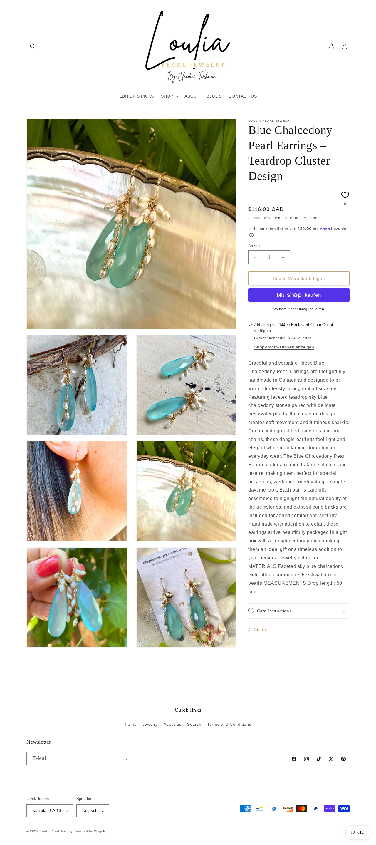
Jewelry (150, 724)
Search (194, 724)
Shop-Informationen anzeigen (284, 347)
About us (173, 724)
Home (131, 724)
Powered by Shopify (90, 831)
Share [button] (260, 629)
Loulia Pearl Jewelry (56, 831)
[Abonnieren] (125, 758)
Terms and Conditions (229, 724)
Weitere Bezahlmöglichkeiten (298, 309)
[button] (32, 46)
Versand (255, 218)
